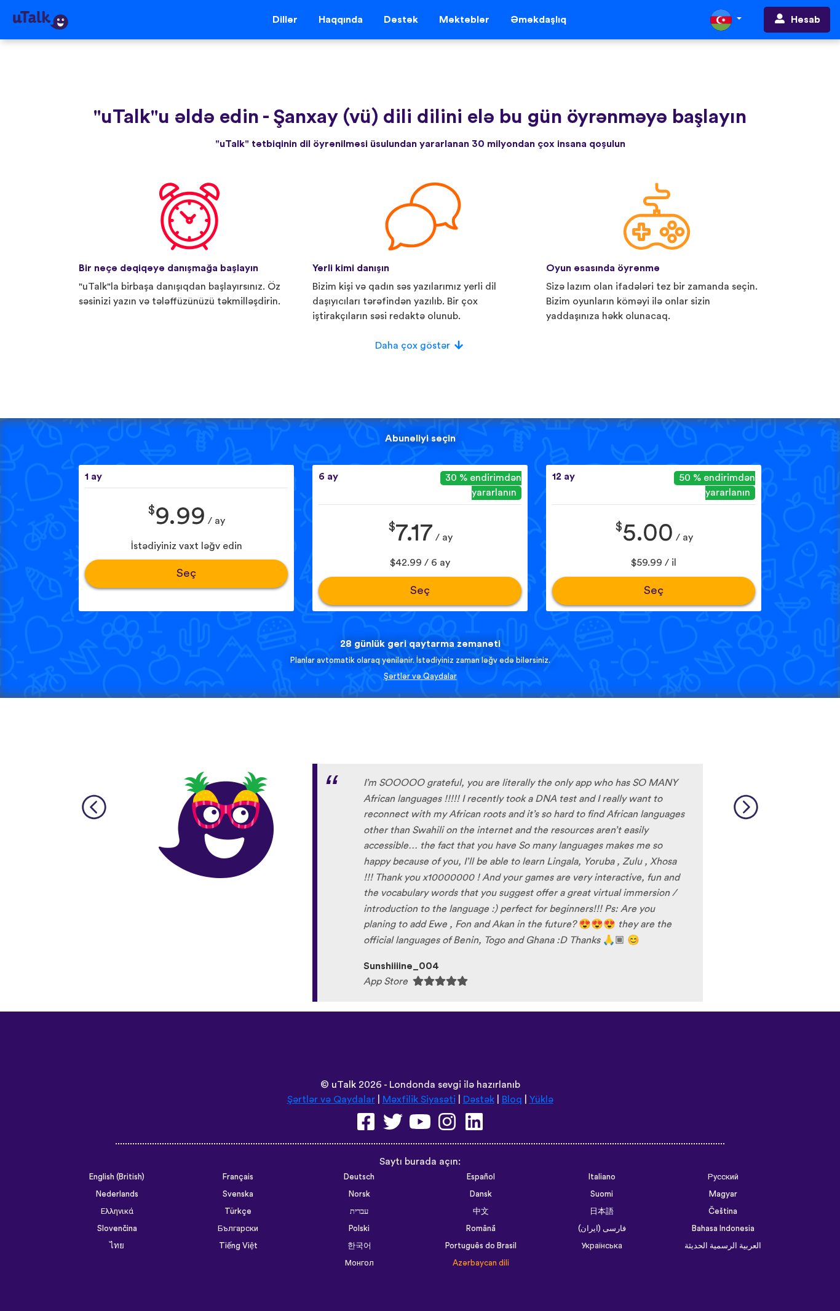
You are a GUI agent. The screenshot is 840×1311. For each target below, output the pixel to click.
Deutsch (359, 1177)
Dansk (481, 1194)
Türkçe (238, 1211)
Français (238, 1177)
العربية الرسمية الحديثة (722, 1246)
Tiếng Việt (238, 1246)
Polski (359, 1228)
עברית (359, 1211)
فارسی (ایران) (602, 1228)
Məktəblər (464, 20)
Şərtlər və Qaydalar (420, 676)
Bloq (512, 1099)
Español (481, 1177)
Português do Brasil (481, 1246)
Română (481, 1228)
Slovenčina (117, 1228)
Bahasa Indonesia (723, 1228)
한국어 (359, 1246)
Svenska (238, 1194)
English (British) (117, 1177)
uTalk (343, 1085)
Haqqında (341, 20)
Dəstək (401, 20)
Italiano (602, 1177)
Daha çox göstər (412, 346)
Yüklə (541, 1099)
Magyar (723, 1194)
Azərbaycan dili (481, 1263)
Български (238, 1228)
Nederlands (117, 1194)
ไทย (116, 1246)
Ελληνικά (117, 1211)
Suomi (601, 1194)
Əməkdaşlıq (538, 20)
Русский (723, 1177)
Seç (186, 573)
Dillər (285, 20)
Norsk (359, 1194)
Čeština (722, 1211)
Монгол (359, 1263)
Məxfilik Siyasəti (419, 1099)
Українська (601, 1246)
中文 (481, 1211)
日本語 (602, 1211)
